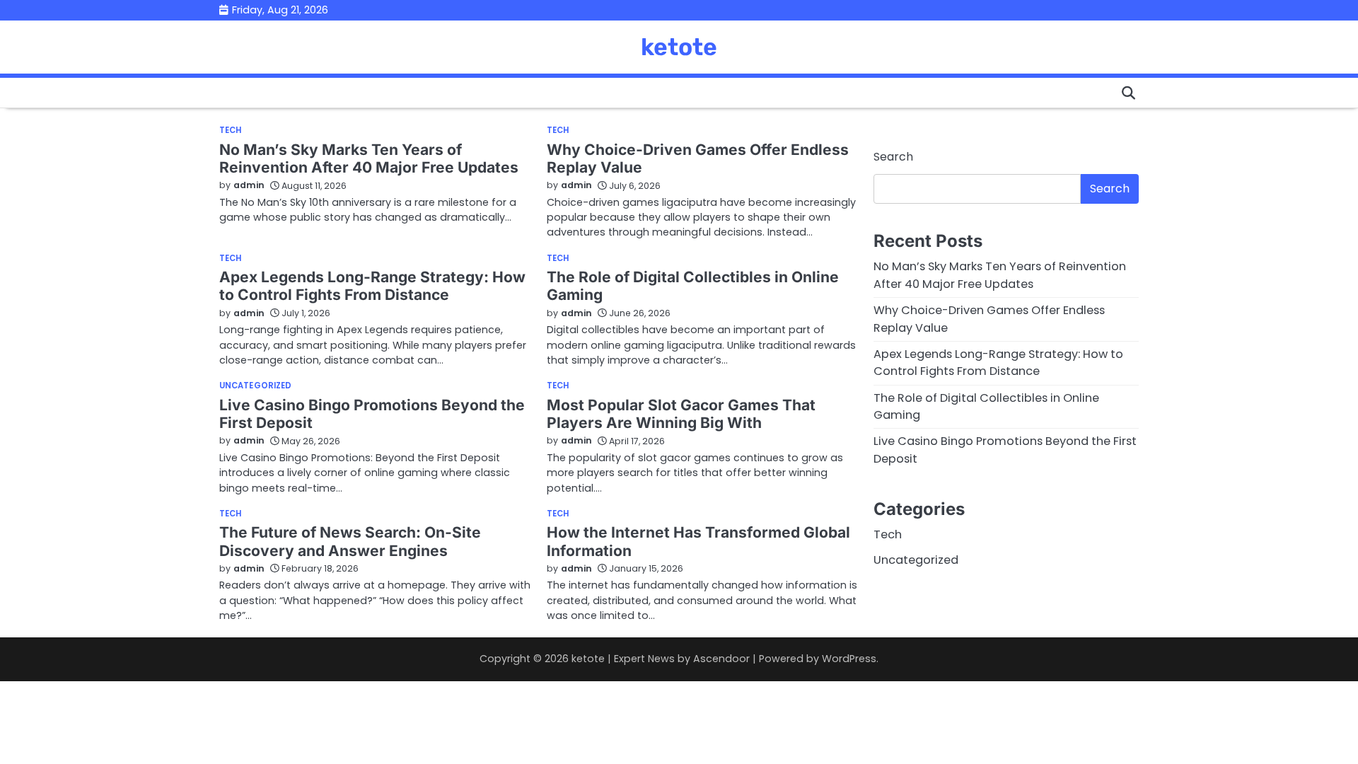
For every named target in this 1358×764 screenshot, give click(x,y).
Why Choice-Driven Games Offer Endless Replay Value (698, 158)
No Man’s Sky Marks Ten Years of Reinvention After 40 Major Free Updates (368, 158)
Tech (230, 130)
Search (893, 157)
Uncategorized (255, 386)
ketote (679, 47)
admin (249, 185)
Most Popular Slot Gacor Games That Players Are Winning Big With (681, 414)
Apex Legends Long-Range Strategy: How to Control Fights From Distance (372, 285)
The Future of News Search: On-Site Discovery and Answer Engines (350, 541)
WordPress (849, 659)
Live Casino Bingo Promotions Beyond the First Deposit (372, 414)
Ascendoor (721, 659)
